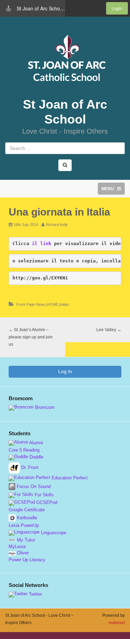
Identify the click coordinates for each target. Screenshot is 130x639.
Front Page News (31, 304)
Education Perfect (69, 478)
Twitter (34, 594)
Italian (64, 304)
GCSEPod (46, 502)
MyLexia (17, 546)
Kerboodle (26, 517)
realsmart (117, 622)
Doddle (35, 457)
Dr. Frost (29, 467)
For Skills (43, 495)
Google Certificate (27, 509)
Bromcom (44, 407)
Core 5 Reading (24, 450)
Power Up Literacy (27, 559)
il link (41, 243)
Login (117, 8)
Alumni (35, 442)
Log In (65, 371)
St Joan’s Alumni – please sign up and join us (31, 337)
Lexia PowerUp (24, 525)
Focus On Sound (33, 486)
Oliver (22, 552)
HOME (52, 304)
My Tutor (25, 540)
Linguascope (53, 532)
